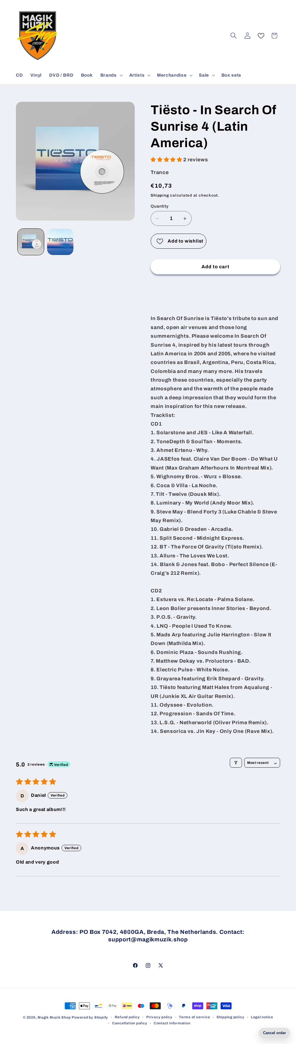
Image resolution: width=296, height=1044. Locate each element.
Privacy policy (159, 1017)
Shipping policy (231, 1017)
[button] (111, 75)
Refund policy (127, 1017)
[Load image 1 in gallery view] (31, 242)
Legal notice (262, 1017)
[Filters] (236, 763)
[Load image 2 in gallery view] (60, 242)
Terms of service (194, 1017)
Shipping (160, 195)
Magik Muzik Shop (54, 1017)
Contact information (172, 1023)
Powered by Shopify (90, 1017)
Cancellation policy (129, 1023)
